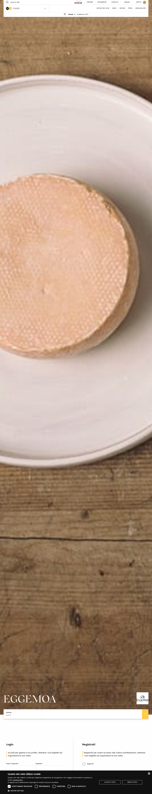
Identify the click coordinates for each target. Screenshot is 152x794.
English (127, 2)
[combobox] (149, 773)
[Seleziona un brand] (45, 8)
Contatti (114, 2)
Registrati (90, 764)
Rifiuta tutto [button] (132, 782)
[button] (52, 790)
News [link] (114, 8)
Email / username (12, 764)
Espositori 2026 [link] (103, 8)
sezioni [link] (122, 8)
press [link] (130, 8)
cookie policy (18, 780)
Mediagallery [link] (140, 8)
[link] (139, 2)
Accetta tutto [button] (110, 782)
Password (39, 764)
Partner (90, 2)
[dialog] (76, 782)
